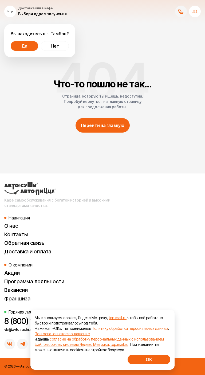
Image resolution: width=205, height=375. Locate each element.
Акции (12, 273)
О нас (11, 226)
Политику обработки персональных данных (130, 328)
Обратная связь (24, 243)
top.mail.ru (118, 317)
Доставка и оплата (27, 251)
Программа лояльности (34, 281)
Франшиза (17, 298)
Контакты (16, 234)
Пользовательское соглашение (62, 333)
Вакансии (16, 290)
